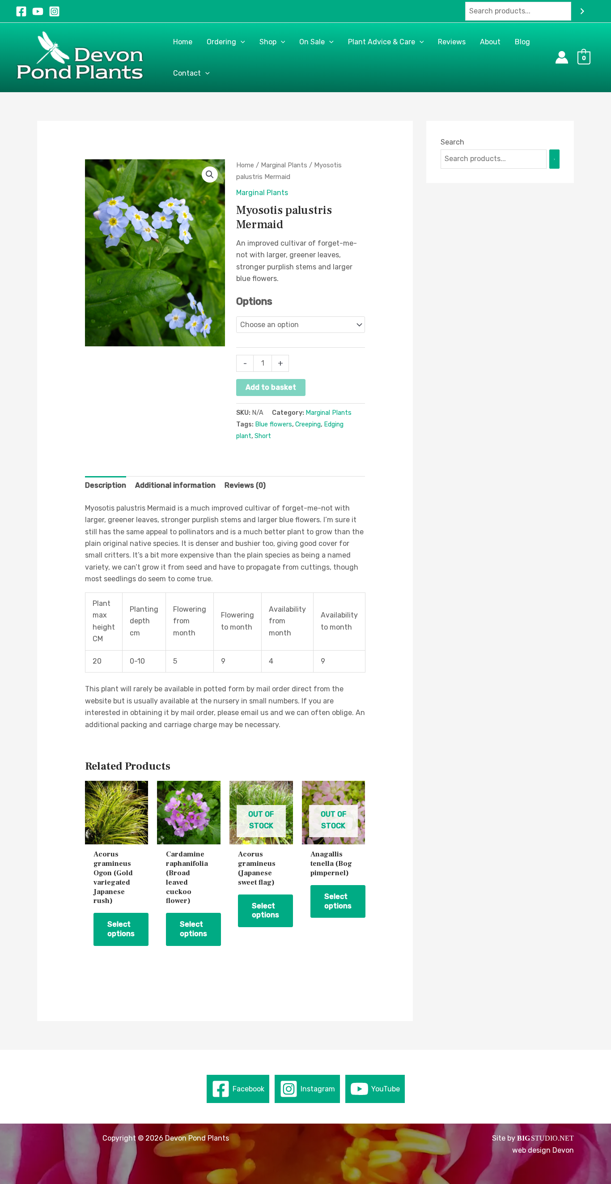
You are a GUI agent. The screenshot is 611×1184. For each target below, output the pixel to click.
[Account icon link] (562, 57)
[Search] (582, 11)
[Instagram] (54, 11)
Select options (121, 929)
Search (452, 142)
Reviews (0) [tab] (245, 485)
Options (254, 301)
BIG (523, 1138)
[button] (240, 42)
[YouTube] (37, 11)
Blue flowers (273, 424)
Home (245, 165)
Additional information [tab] (175, 485)
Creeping (308, 424)
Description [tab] (105, 485)
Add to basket (271, 387)
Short (263, 436)
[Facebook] (21, 11)
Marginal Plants (284, 165)
